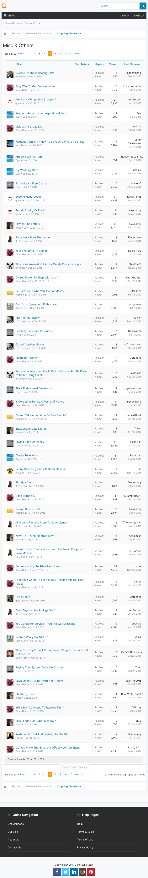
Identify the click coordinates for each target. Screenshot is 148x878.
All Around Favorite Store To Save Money (41, 522)
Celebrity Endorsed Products (33, 331)
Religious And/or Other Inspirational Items (41, 113)
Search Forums (13, 23)
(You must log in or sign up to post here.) (124, 774)
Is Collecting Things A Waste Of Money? (40, 401)
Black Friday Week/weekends (34, 388)
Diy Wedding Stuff (26, 170)
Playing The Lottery (27, 223)
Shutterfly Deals (25, 694)
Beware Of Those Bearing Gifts (34, 73)
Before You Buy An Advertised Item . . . (39, 566)
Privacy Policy (85, 847)
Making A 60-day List (29, 126)
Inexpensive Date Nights (30, 428)
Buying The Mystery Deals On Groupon (39, 667)
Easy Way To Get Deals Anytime (35, 86)
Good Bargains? (25, 495)
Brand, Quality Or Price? (30, 210)
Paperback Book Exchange (32, 237)
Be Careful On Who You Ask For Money (39, 291)
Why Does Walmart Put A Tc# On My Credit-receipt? (48, 264)
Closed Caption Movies (29, 344)
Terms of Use (85, 839)
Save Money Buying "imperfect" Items (39, 680)
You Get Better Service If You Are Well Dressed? (45, 623)
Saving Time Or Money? (30, 441)
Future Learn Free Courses (32, 183)
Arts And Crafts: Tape (29, 156)
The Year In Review (27, 317)
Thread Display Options (74, 767)
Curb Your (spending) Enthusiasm (36, 304)
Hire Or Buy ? (23, 597)
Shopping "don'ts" (26, 357)
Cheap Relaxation (26, 455)
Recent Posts (32, 23)
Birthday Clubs (24, 482)
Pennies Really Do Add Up (31, 637)
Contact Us (14, 847)
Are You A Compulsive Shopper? (35, 99)
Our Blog (13, 831)
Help (80, 823)
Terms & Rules (85, 831)
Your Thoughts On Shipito (31, 250)
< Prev (21, 53)
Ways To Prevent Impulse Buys (34, 535)
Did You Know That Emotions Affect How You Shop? (47, 747)
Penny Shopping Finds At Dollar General (40, 469)
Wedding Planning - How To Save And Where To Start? (49, 141)
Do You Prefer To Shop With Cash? (37, 277)
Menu (11, 15)
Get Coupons (16, 823)
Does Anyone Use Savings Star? (35, 610)
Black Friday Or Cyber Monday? (35, 720)
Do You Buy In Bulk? (27, 509)
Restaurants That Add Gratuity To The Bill (41, 734)
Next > (78, 53)
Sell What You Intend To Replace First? (39, 707)
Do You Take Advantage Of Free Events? (41, 415)
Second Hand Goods (28, 196)
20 (70, 53)
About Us (13, 839)
